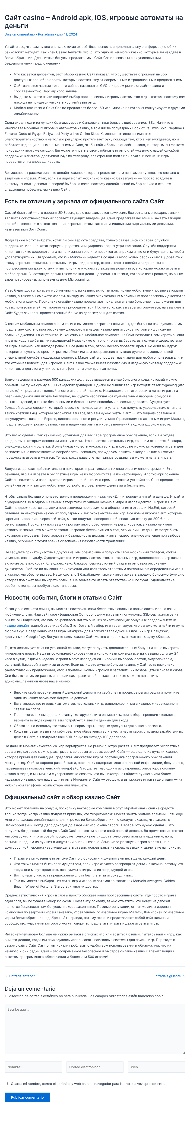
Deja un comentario (20, 34)
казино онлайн (17, 625)
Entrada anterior (20, 976)
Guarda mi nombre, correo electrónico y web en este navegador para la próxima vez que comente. (88, 1084)
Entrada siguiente (169, 976)
